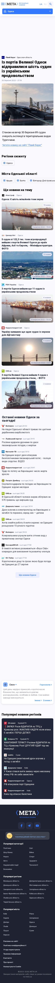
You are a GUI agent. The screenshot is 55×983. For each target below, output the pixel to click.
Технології (33, 865)
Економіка (7, 869)
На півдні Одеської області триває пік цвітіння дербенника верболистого (26, 431)
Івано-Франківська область (14, 894)
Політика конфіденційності (13, 945)
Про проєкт (8, 962)
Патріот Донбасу (13, 480)
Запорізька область (37, 889)
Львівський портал (14, 439)
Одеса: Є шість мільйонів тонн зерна (22, 199)
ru (45, 4)
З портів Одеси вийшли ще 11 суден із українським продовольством (23, 290)
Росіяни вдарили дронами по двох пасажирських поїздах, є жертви (20, 444)
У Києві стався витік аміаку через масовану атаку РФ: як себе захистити (27, 773)
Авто (5, 861)
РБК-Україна (11, 285)
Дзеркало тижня (13, 506)
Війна (31, 852)
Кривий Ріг (22, 723)
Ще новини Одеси (27, 575)
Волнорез (10, 426)
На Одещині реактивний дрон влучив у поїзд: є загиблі (24, 760)
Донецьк (33, 926)
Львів (5, 926)
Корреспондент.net (14, 468)
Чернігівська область (12, 902)
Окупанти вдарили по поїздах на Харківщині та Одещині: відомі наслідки (26, 485)
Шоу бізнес (8, 852)
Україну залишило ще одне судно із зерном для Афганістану (26, 333)
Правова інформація (12, 954)
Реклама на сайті (10, 941)
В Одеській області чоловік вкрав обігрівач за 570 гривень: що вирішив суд (26, 498)
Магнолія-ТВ (11, 452)
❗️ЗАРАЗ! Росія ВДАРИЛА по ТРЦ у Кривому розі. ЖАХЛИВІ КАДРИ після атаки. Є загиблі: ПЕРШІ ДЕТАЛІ (27, 729)
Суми (18, 755)
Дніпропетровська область (40, 881)
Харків (6, 918)
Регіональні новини (23, 4)
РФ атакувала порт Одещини (19, 784)
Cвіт (31, 848)
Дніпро (6, 922)
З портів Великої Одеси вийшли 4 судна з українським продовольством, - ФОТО (25, 376)
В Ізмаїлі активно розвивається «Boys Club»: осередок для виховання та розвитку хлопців (26, 550)
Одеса (19, 195)
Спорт (32, 857)
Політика (7, 848)
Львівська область (11, 898)
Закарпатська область (13, 889)
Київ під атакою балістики (18, 794)
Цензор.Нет (11, 235)
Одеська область (36, 898)
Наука (6, 857)
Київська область (36, 894)
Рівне (31, 914)
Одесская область (24, 57)
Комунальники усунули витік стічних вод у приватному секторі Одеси (24, 537)
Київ (26, 768)
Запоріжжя (34, 918)
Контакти (7, 958)
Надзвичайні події (10, 865)
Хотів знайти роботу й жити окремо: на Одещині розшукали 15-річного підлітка (27, 524)
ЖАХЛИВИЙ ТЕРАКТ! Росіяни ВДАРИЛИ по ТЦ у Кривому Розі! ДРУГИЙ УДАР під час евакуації (27, 745)
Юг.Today (10, 558)
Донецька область (11, 885)
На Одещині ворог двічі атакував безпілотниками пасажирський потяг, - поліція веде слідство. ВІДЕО (26, 458)
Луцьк (6, 931)
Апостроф (10, 195)
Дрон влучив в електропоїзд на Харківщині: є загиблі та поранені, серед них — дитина (26, 511)
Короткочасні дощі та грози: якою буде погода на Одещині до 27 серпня (26, 563)
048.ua (8, 493)
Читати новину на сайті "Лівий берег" (22, 145)
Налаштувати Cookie (12, 967)
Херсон (6, 935)
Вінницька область (11, 881)
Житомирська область (39, 885)
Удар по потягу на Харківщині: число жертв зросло (24, 473)
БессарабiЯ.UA (12, 545)
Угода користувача (11, 950)
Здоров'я (33, 861)
